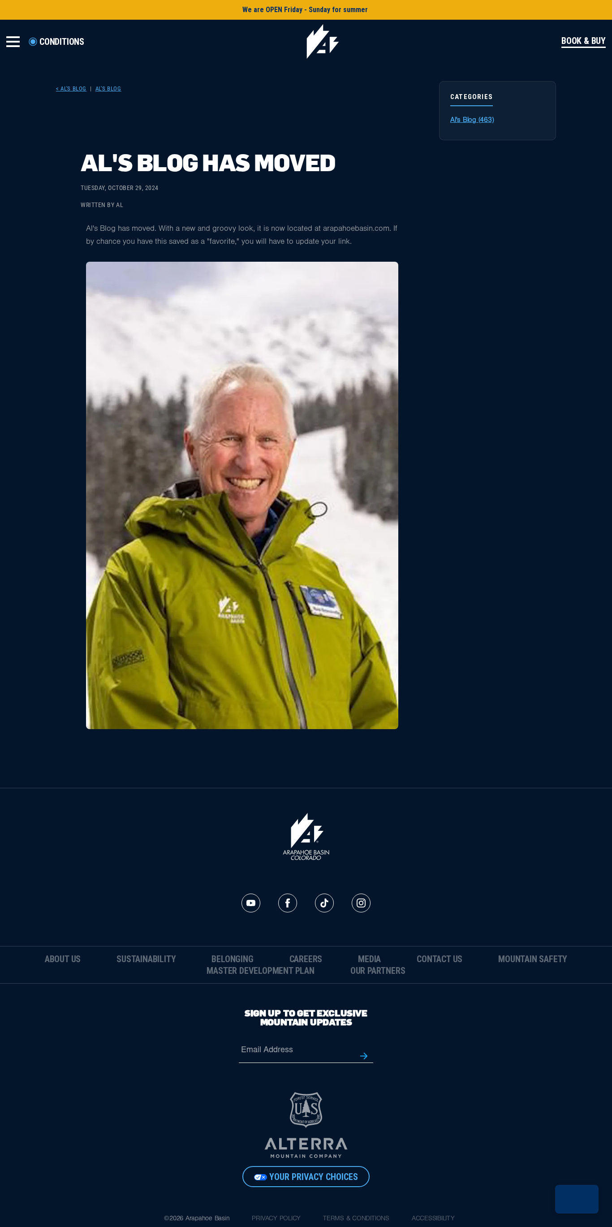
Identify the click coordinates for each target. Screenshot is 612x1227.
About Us (63, 959)
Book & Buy (583, 41)
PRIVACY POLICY (276, 1219)
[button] (577, 1199)
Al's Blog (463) (472, 120)
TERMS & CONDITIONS (356, 1219)
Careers (306, 959)
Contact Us (439, 959)
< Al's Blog (71, 88)
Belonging (232, 959)
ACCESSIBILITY (433, 1219)
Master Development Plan (260, 970)
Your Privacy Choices (313, 1176)
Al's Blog (108, 88)
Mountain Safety (532, 959)
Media (369, 959)
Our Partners (377, 970)
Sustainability (146, 959)
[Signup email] (364, 1055)
